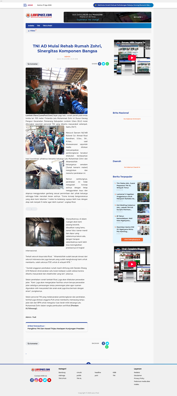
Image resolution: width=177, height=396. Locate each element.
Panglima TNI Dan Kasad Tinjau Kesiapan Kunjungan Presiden (56, 328)
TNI (38, 26)
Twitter (46, 383)
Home (30, 5)
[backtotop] (88, 364)
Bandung (62, 372)
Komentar (34, 64)
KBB (114, 372)
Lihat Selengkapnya (131, 239)
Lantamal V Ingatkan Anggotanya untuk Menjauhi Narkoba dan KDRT (126, 196)
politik (79, 375)
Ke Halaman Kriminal (131, 119)
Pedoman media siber (142, 381)
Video (32, 31)
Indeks (31, 26)
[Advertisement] (132, 91)
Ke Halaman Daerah (131, 167)
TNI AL (79, 378)
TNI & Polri (47, 26)
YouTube (50, 383)
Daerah (117, 161)
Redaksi (137, 372)
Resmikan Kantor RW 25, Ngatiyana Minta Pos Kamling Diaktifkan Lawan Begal (125, 229)
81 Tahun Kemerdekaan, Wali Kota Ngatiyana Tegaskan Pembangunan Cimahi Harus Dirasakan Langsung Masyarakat (126, 218)
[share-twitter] (103, 63)
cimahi (79, 372)
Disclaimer (138, 375)
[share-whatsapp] (107, 63)
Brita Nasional (121, 113)
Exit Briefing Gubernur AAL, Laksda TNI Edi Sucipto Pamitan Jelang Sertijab (126, 207)
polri (96, 375)
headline (98, 372)
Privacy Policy (139, 378)
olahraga (62, 375)
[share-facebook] (99, 63)
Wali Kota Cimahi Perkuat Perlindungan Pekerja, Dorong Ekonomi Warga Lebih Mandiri (124, 5)
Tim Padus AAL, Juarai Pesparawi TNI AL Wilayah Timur (126, 185)
